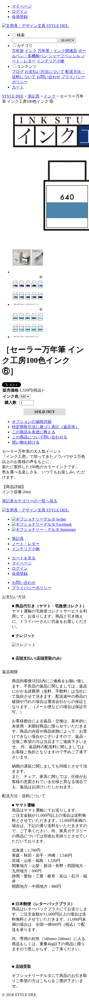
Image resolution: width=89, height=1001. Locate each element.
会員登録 (20, 17)
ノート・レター (26, 544)
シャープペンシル (64, 56)
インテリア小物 (50, 61)
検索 (21, 35)
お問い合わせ (48, 77)
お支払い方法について (44, 72)
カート (18, 87)
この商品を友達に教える (33, 432)
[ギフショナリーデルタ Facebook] (42, 524)
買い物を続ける (26, 442)
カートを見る (24, 558)
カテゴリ (25, 46)
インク (31, 51)
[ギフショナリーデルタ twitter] (39, 519)
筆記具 (34, 96)
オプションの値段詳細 (31, 422)
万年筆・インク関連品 (57, 51)
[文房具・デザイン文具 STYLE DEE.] (35, 26)
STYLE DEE (12, 96)
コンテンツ (27, 66)
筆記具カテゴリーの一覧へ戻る (29, 501)
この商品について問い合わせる (39, 437)
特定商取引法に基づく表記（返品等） (45, 427)
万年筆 (18, 51)
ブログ (18, 72)
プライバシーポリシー (31, 588)
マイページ (22, 6)
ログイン (20, 11)
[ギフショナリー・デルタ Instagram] (44, 529)
